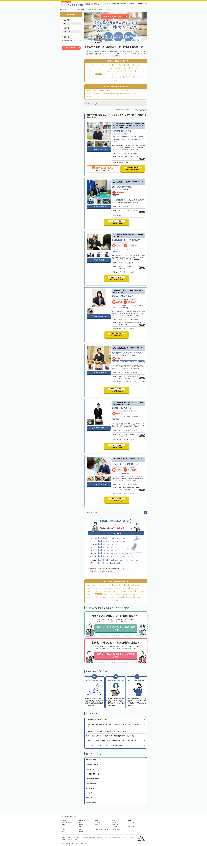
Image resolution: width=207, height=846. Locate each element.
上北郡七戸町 (90, 68)
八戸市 (98, 65)
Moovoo (64, 826)
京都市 (131, 560)
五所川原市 (115, 65)
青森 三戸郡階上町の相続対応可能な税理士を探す (116, 655)
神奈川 (104, 541)
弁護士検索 (116, 3)
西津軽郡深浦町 (110, 77)
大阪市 (124, 410)
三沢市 (109, 65)
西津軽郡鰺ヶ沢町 (100, 77)
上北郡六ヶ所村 (134, 68)
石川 (115, 544)
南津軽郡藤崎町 (119, 77)
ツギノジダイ (115, 824)
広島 (100, 553)
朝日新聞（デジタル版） (68, 820)
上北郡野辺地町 (117, 68)
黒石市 (126, 65)
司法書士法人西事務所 (122, 408)
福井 (119, 544)
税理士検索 (123, 3)
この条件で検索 (70, 47)
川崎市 (112, 563)
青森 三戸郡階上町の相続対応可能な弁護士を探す (116, 628)
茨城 (117, 541)
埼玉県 (116, 243)
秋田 (113, 538)
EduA (63, 824)
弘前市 (93, 65)
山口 (108, 553)
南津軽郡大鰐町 (128, 77)
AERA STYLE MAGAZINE (101, 829)
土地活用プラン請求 (142, 3)
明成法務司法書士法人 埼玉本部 (126, 240)
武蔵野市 (124, 355)
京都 (108, 550)
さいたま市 (106, 563)
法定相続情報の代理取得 (93, 93)
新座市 (124, 243)
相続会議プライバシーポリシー (101, 837)
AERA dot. (81, 826)
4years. (113, 820)
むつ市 (121, 65)
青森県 (116, 133)
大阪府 (116, 410)
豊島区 (124, 467)
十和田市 (104, 65)
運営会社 (64, 839)
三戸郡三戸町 (90, 74)
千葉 (113, 541)
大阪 (100, 550)
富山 (112, 544)
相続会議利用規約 (87, 837)
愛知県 (116, 299)
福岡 (100, 556)
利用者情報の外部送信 (116, 837)
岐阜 (108, 547)
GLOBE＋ (97, 822)
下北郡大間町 (106, 71)
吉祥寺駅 (133, 355)
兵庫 (104, 550)
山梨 (104, 544)
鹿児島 (123, 556)
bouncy (80, 829)
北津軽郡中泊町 (91, 77)
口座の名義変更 (110, 90)
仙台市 (100, 563)
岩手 (109, 538)
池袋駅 (132, 467)
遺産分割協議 (124, 90)
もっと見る (115, 80)
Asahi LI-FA (114, 826)
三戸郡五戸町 (140, 71)
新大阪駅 (133, 410)
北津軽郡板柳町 (123, 74)
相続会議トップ (107, 3)
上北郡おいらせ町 (107, 68)
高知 (131, 553)
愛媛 (127, 553)
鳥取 (112, 553)
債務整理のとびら (83, 831)
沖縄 (128, 556)
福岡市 (121, 560)
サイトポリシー (78, 837)
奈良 (112, 550)
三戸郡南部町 (132, 71)
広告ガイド (71, 839)
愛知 (100, 547)
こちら (121, 570)
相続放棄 (96, 90)
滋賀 (115, 550)
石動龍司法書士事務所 (122, 131)
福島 (124, 538)
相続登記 (102, 90)
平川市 (131, 65)
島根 (115, 553)
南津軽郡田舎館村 (138, 77)
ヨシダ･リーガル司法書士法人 (125, 464)
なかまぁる (98, 826)
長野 (108, 544)
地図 (142, 158)
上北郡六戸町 (126, 68)
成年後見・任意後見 (105, 93)
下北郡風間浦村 (123, 71)
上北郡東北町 (98, 68)
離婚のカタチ (65, 831)
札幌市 (116, 560)
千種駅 (132, 299)
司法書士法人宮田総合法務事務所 (126, 353)
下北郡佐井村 (115, 71)
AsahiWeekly (131, 826)
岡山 (104, 553)
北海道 (100, 538)
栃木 (120, 541)
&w (66, 822)
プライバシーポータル (128, 837)
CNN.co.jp (81, 822)
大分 (115, 556)
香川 (119, 553)
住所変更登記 (137, 93)
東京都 (116, 355)
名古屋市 (124, 299)
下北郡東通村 (98, 71)
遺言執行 (114, 93)
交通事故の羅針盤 (116, 829)
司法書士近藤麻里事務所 (122, 296)
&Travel (70, 822)
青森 (105, 538)
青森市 (88, 65)
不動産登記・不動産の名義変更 (125, 93)
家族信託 (131, 90)
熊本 (112, 556)
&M (63, 822)
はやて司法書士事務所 (122, 186)
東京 (100, 541)
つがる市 (137, 65)
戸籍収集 (117, 90)
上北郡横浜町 (90, 71)
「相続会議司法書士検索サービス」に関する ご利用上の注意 (103, 568)
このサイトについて (67, 837)
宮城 (117, 538)
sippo (96, 820)
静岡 (104, 547)
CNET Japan (82, 820)
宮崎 (119, 556)
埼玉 (109, 541)
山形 (120, 538)
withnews (64, 829)
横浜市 (100, 560)
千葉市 (117, 563)
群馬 (124, 541)
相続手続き (90, 90)
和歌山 (120, 550)
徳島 (123, 553)
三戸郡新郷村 (114, 74)
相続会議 (114, 822)
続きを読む (135, 149)
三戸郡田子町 (106, 74)
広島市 (136, 560)
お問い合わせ (78, 839)
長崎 (108, 556)
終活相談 (89, 96)
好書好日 (97, 824)
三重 (112, 547)
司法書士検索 (132, 3)
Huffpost (81, 824)
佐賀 (104, 556)
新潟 (100, 544)
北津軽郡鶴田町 (132, 74)
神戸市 (126, 560)
